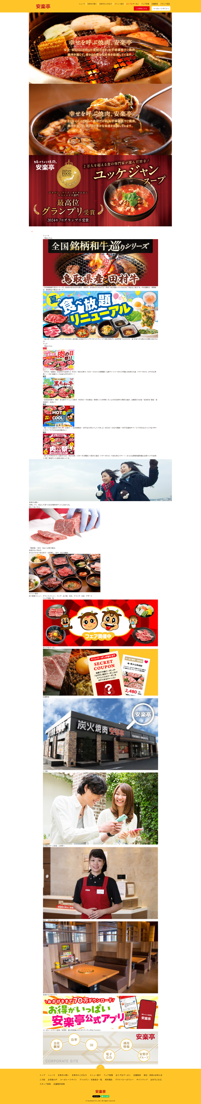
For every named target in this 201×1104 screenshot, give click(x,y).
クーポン (132, 4)
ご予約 (42, 1079)
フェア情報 (145, 4)
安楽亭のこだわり (105, 4)
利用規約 (108, 1079)
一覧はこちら (47, 238)
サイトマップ (142, 1079)
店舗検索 (155, 4)
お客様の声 (52, 1079)
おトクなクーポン (123, 1075)
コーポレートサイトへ (161, 8)
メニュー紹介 (119, 4)
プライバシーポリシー (124, 1079)
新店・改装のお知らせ (153, 1075)
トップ (42, 1075)
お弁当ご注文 (156, 1079)
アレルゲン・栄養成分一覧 (91, 1079)
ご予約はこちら (141, 8)
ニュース (82, 4)
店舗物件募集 (59, 1084)
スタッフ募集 (165, 4)
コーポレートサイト (68, 1079)
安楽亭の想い (92, 4)
